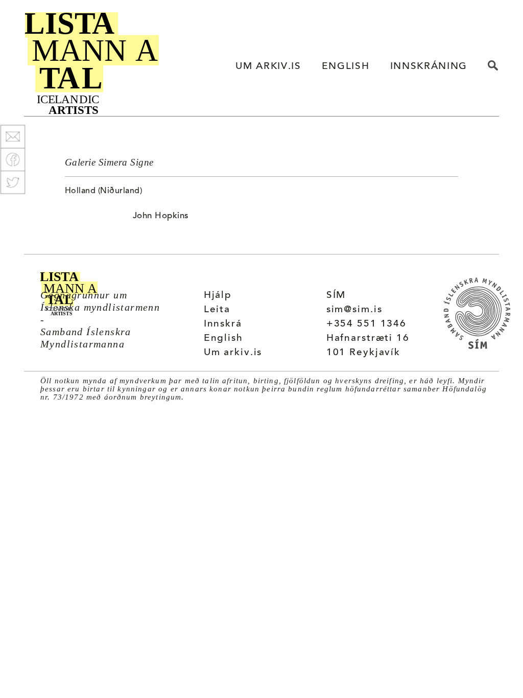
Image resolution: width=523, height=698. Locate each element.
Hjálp (218, 295)
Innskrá (223, 324)
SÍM (336, 295)
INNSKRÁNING (428, 67)
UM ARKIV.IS (268, 67)
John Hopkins (161, 216)
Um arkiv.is (233, 353)
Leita (217, 310)
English (223, 338)
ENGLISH (346, 67)
